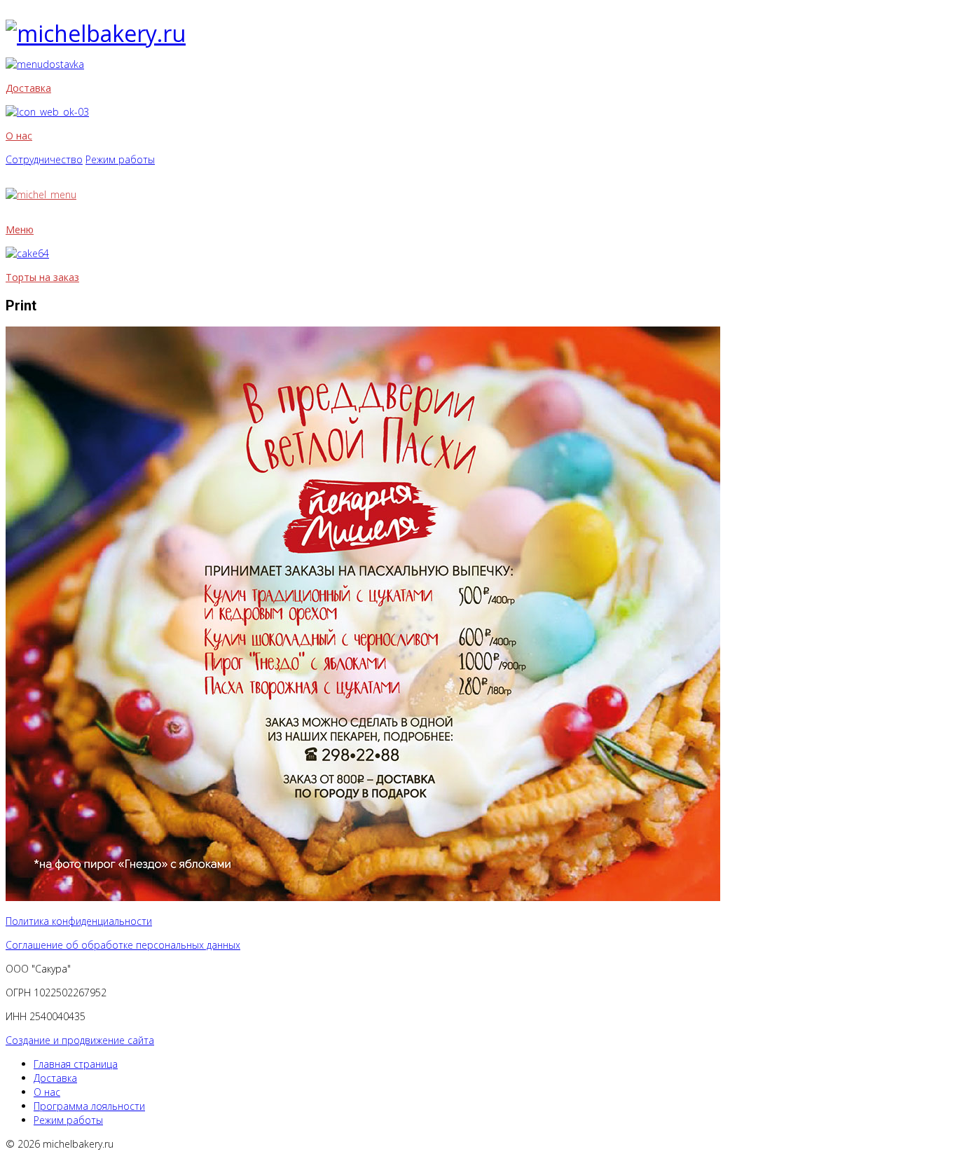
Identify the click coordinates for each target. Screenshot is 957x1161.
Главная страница (76, 1064)
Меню (20, 229)
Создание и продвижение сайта (80, 1040)
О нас (19, 135)
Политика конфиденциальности (79, 921)
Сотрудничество (44, 159)
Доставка (28, 88)
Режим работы (120, 159)
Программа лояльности (89, 1106)
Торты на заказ (42, 277)
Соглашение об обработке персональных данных (123, 945)
